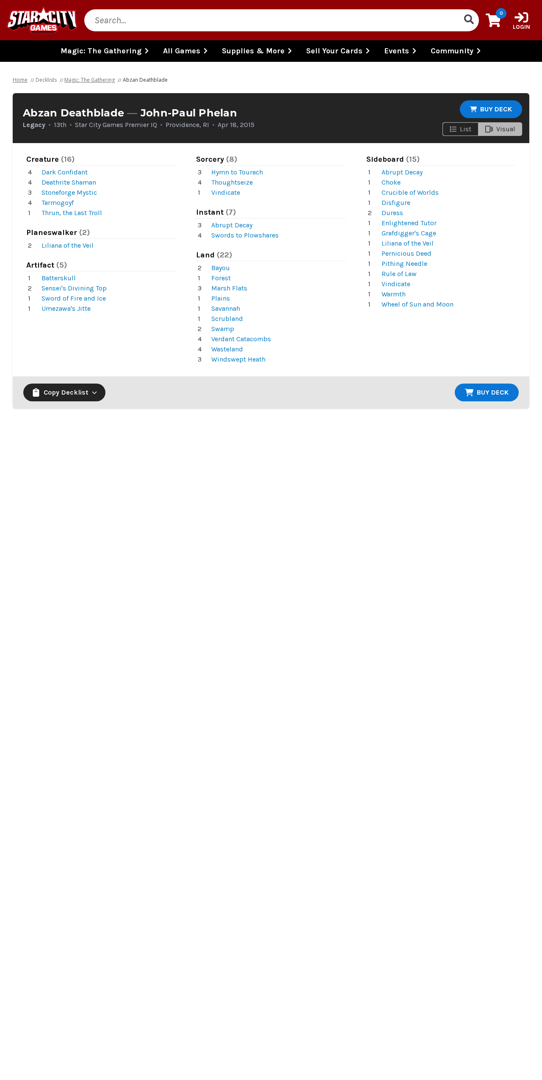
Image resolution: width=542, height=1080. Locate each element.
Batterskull (58, 278)
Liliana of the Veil (67, 245)
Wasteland (227, 349)
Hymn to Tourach (237, 172)
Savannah (225, 308)
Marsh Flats (229, 288)
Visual (505, 129)
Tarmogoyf (57, 203)
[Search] (469, 20)
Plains (220, 298)
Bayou (220, 268)
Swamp (222, 329)
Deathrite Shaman (68, 182)
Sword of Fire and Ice (73, 298)
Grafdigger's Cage (409, 233)
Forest (221, 278)
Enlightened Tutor (409, 223)
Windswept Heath (238, 359)
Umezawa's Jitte (66, 308)
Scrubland (227, 319)
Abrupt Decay (231, 225)
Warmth (394, 294)
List (465, 129)
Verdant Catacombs (241, 339)
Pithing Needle (404, 264)
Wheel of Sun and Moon (418, 304)
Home (20, 79)
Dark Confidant (64, 172)
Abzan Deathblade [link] (145, 79)
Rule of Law (399, 274)
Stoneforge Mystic (69, 192)
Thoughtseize (232, 182)
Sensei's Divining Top (74, 288)
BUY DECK (496, 109)
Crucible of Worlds (410, 192)
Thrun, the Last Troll (71, 213)
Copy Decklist (66, 392)
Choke (391, 182)
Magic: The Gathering (89, 79)
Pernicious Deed (406, 253)
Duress (392, 213)
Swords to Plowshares (245, 235)
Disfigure (396, 203)
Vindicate (225, 192)
